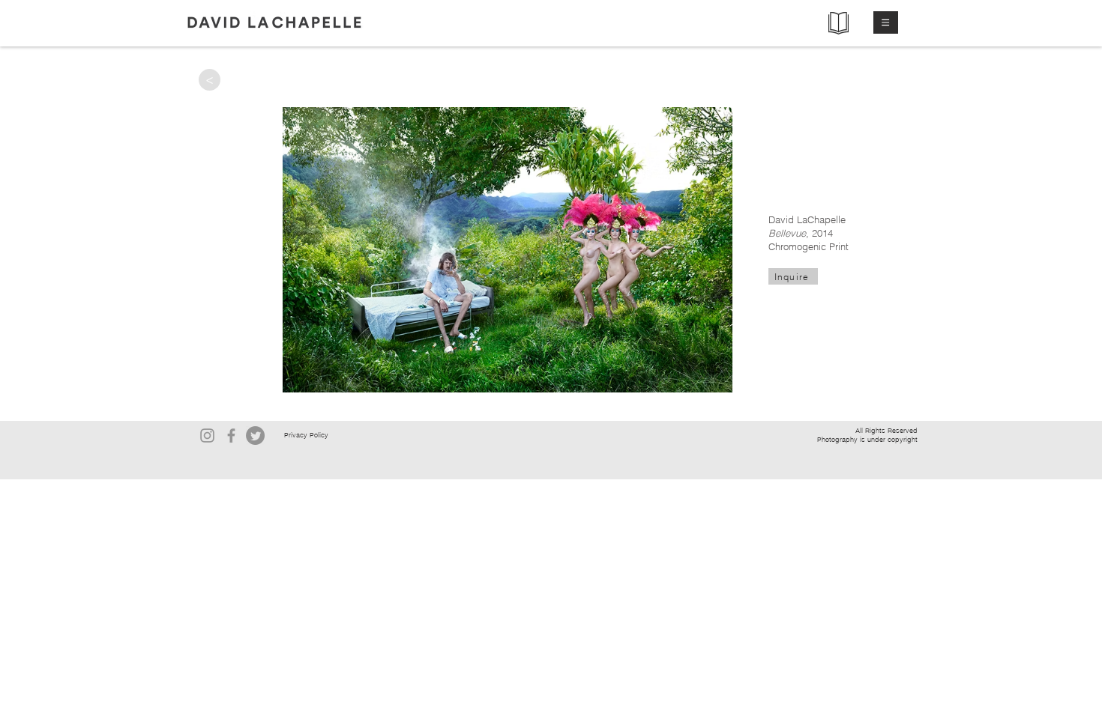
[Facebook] (231, 435)
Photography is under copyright (867, 439)
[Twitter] (255, 435)
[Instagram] (207, 435)
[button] (885, 22)
